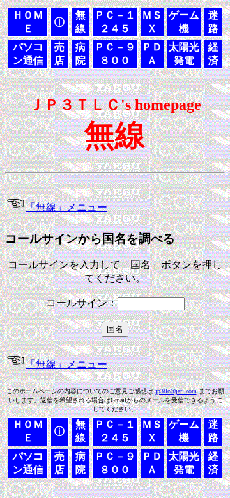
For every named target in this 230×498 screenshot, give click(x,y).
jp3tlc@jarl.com (176, 391)
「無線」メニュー (66, 207)
